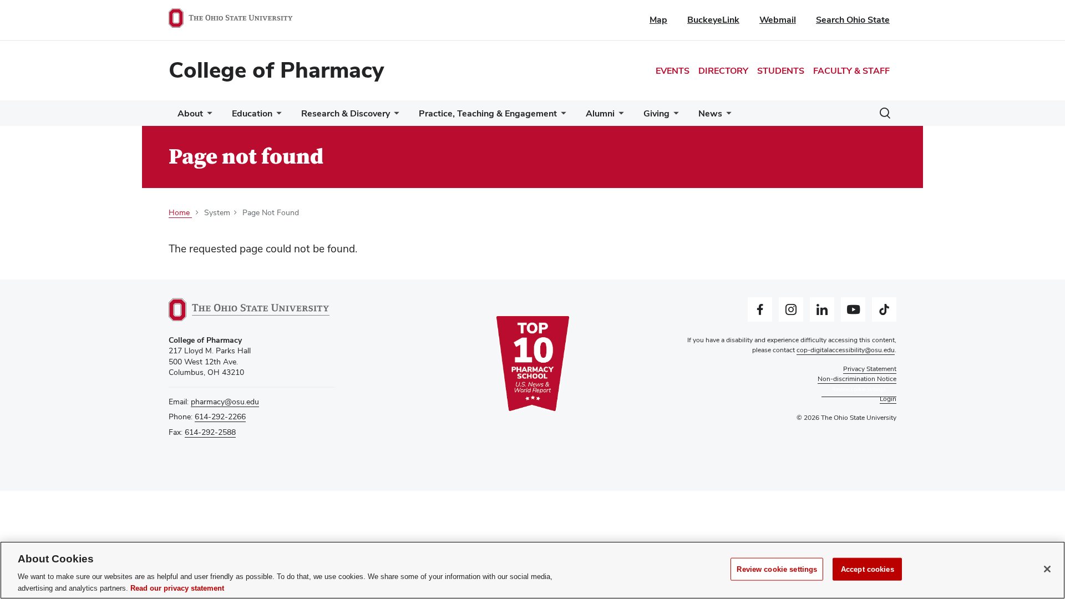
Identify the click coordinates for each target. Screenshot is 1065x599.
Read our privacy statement (177, 587)
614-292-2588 (210, 432)
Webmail (777, 20)
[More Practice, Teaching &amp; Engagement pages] (561, 116)
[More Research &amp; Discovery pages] (394, 116)
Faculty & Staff (851, 71)
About (190, 113)
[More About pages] (207, 116)
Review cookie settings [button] (859, 389)
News (710, 113)
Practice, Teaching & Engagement (488, 113)
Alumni (600, 113)
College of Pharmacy (276, 69)
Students (780, 71)
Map (658, 20)
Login (888, 398)
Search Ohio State (853, 20)
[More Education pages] (276, 116)
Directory (723, 71)
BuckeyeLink (713, 20)
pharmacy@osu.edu (225, 402)
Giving (656, 113)
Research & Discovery (345, 113)
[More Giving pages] (674, 116)
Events (672, 71)
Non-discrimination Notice (857, 378)
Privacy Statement (869, 368)
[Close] (1047, 569)
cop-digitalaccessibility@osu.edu (846, 350)
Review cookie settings (777, 569)
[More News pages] (726, 116)
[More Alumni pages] (619, 116)
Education (252, 113)
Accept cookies (867, 569)
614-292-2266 (220, 417)
